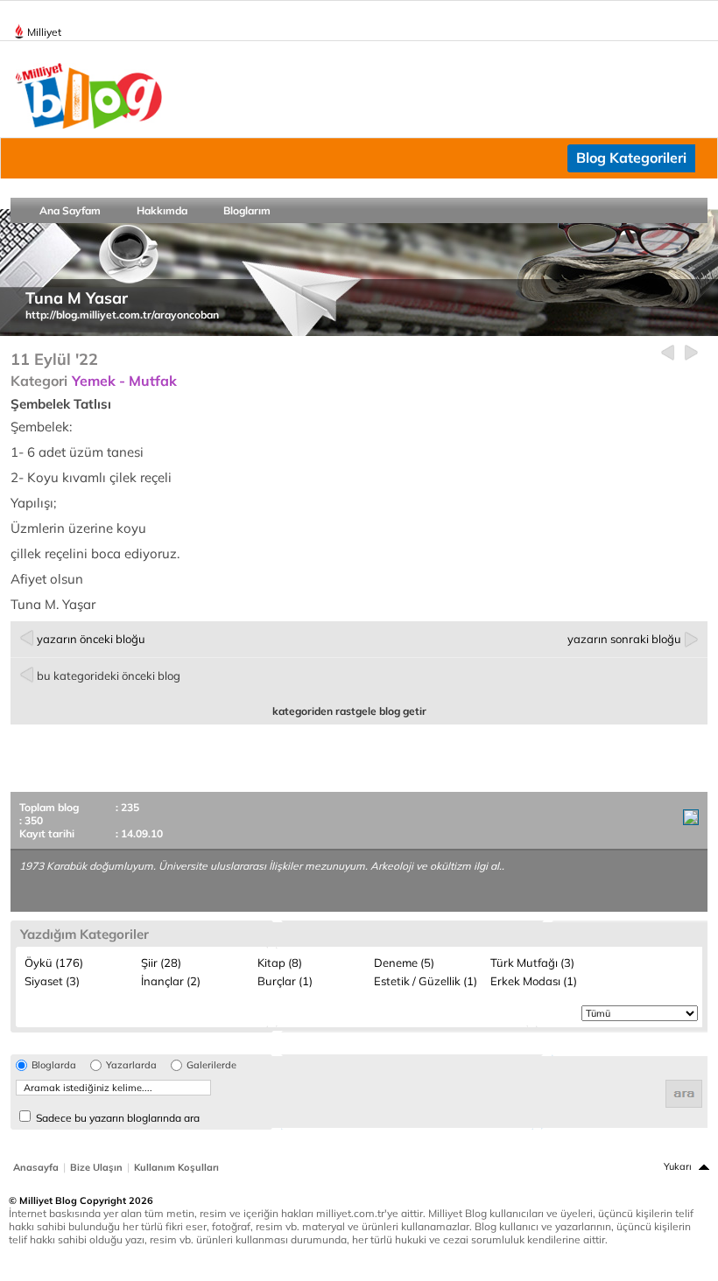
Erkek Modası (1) (533, 981)
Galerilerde (211, 1065)
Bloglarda (54, 1065)
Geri (667, 353)
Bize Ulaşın (96, 1167)
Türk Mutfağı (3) (532, 963)
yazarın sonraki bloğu (624, 639)
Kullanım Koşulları (176, 1167)
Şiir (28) (161, 963)
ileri (691, 353)
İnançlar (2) (171, 981)
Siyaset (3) (52, 981)
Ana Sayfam (70, 210)
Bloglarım (247, 210)
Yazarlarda (131, 1065)
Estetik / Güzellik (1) (425, 981)
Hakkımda (162, 210)
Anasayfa (36, 1167)
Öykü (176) (54, 963)
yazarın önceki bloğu (91, 639)
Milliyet (44, 31)
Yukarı (678, 1166)
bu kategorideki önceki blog (108, 675)
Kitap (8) (279, 963)
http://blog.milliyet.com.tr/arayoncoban (122, 314)
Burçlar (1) (285, 981)
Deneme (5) (404, 963)
